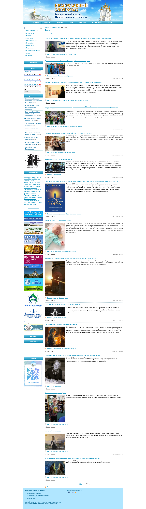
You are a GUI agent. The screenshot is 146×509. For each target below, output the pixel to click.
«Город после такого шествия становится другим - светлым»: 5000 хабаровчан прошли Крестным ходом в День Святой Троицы (81, 108)
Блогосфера (30, 43)
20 (32, 84)
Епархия (29, 35)
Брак (32, 200)
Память (55, 76)
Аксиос (36, 189)
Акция (39, 189)
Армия (34, 195)
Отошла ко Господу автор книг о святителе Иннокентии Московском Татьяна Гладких (72, 355)
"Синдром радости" (29, 186)
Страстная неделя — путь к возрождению (58, 159)
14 (35, 81)
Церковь (47, 22)
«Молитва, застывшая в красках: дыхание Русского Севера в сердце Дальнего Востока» (73, 82)
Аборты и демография (69, 251)
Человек (60, 76)
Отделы (62, 100)
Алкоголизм (27, 191)
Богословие (27, 200)
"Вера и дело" (28, 177)
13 (32, 81)
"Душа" (34, 177)
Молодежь (82, 22)
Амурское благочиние (30, 193)
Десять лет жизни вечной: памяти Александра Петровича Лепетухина (67, 61)
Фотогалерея (30, 45)
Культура (70, 76)
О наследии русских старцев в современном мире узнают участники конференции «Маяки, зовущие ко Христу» (81, 181)
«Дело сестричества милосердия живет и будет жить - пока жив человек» (69, 133)
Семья (71, 22)
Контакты (29, 55)
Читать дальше (50, 57)
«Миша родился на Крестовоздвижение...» (59, 220)
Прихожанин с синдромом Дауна (55, 393)
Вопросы (34, 204)
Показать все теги (33, 208)
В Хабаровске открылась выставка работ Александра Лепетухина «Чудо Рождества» (72, 458)
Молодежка (56, 54)
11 (27, 81)
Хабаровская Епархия (34, 493)
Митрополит (56, 100)
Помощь (110, 22)
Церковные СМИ (31, 40)
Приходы (66, 126)
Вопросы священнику (33, 50)
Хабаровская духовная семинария (38, 495)
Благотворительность (30, 199)
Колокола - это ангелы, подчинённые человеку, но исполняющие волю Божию (70, 258)
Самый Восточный (32, 30)
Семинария (56, 214)
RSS (48, 486)
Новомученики (97, 22)
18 (27, 84)
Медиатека (29, 48)
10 (25, 81)
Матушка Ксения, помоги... (53, 431)
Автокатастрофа (28, 189)
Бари (37, 195)
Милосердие (62, 152)
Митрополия (30, 33)
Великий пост (34, 202)
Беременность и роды (30, 197)
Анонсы (79, 214)
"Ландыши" (31, 179)
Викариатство (28, 204)
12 (30, 81)
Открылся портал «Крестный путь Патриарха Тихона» (62, 304)
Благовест (40, 197)
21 (35, 84)
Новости (36, 22)
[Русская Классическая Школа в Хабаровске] (33, 332)
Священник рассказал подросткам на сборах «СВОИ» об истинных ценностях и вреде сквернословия (78, 38)
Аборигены (38, 186)
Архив (28, 53)
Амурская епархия (36, 191)
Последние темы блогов (33, 96)
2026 (31, 71)
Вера (74, 54)
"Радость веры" (35, 184)
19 (30, 84)
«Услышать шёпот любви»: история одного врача (61, 324)
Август (26, 71)
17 (25, 84)
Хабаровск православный (52, 27)
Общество (59, 22)
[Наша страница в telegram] (33, 386)
